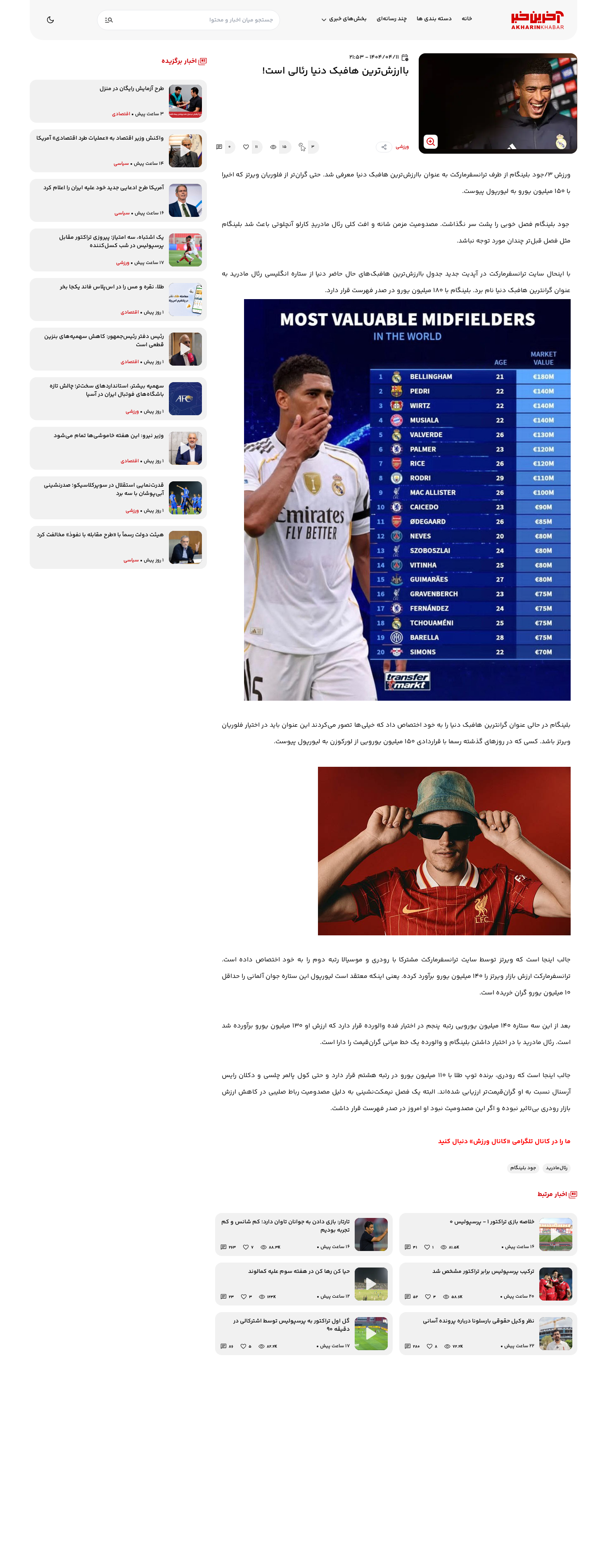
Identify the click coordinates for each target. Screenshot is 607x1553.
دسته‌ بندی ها (434, 19)
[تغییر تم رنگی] (50, 19)
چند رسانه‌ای (392, 19)
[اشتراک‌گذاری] (384, 147)
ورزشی (402, 147)
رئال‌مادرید (556, 1168)
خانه (467, 19)
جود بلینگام (523, 1168)
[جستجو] (109, 20)
